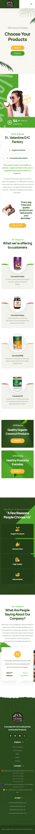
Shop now (17, 55)
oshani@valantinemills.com (17, 803)
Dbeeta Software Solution (24, 829)
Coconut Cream (17, 276)
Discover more (17, 225)
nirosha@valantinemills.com (17, 813)
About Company (17, 747)
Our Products (17, 750)
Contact (17, 761)
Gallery (17, 757)
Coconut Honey (17, 315)
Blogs (17, 754)
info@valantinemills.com (17, 806)
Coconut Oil (17, 396)
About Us (17, 49)
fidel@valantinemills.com (17, 810)
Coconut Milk (17, 355)
